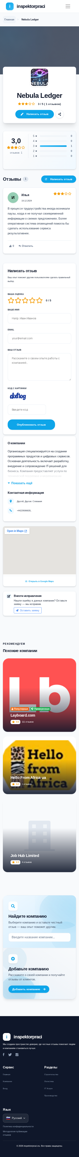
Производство (50, 1096)
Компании (7, 1081)
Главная (6, 1074)
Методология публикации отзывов (15, 1133)
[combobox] (39, 937)
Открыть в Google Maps (41, 581)
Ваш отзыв (14, 350)
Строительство (51, 1074)
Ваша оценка (16, 294)
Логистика (49, 1081)
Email (11, 330)
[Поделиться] (59, 114)
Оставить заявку (29, 610)
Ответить (27, 246)
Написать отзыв (37, 114)
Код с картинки (17, 388)
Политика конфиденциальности (18, 1126)
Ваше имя (13, 310)
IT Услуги (48, 1088)
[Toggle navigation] (68, 6)
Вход (5, 1088)
